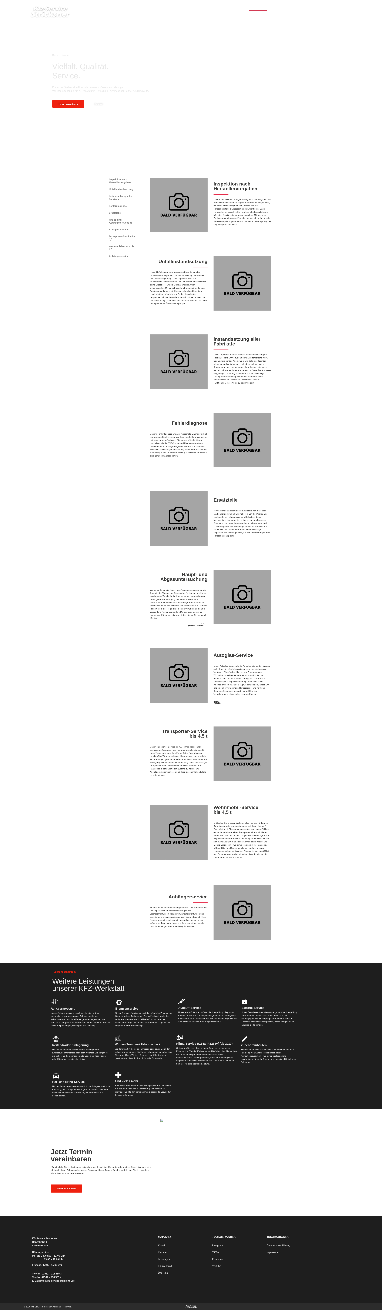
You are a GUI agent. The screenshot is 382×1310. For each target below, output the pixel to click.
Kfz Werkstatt (277, 7)
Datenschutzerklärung (278, 1245)
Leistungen (258, 7)
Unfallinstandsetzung (121, 189)
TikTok (215, 1252)
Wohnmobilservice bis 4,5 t (121, 248)
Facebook (217, 1259)
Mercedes (294, 7)
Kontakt (352, 7)
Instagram (217, 1245)
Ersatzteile (115, 213)
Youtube (216, 1266)
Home (242, 7)
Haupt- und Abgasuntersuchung (121, 221)
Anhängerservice (118, 256)
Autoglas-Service (118, 229)
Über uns (322, 7)
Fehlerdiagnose (118, 206)
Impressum (272, 1252)
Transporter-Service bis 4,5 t (122, 238)
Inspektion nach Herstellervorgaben (120, 181)
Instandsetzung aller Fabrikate (120, 197)
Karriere (337, 7)
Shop (309, 7)
